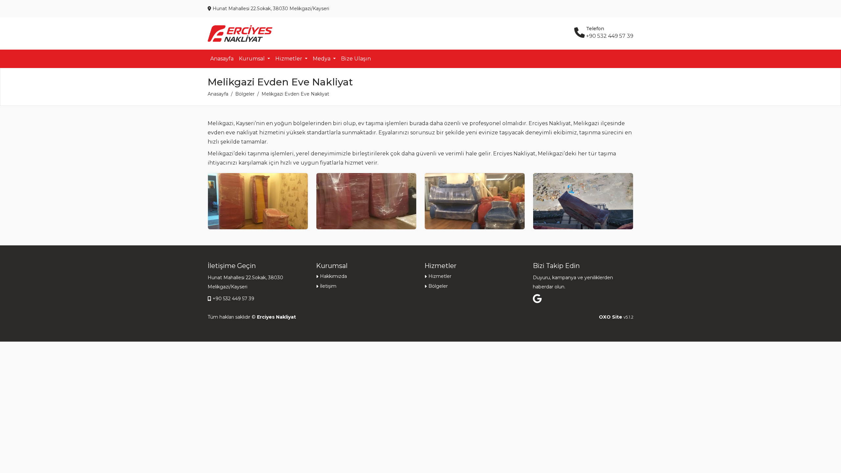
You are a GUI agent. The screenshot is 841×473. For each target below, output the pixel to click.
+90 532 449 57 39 (233, 299)
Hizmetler (439, 276)
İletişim (328, 286)
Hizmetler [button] (289, 59)
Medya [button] (322, 59)
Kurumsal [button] (252, 59)
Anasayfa (222, 59)
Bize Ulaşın (356, 59)
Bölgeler (245, 94)
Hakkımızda (333, 276)
